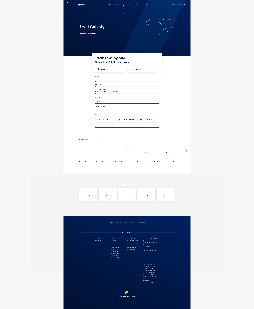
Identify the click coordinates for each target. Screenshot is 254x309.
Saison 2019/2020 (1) (132, 249)
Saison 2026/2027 (100, 236)
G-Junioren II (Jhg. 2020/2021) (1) (150, 277)
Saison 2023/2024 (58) (132, 241)
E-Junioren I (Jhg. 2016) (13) (149, 260)
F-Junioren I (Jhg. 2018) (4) (149, 266)
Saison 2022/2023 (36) (132, 243)
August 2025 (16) (115, 260)
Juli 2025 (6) (114, 262)
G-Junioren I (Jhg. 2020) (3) (149, 274)
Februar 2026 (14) (115, 247)
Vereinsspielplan (123, 5)
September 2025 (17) (116, 258)
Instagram (125, 223)
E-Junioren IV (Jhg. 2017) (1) (149, 283)
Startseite (104, 5)
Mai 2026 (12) (114, 241)
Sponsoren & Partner (172, 5)
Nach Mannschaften (148, 236)
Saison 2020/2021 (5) (132, 247)
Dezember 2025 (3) (116, 251)
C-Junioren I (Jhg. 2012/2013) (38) (150, 247)
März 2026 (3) (114, 245)
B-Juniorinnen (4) (146, 280)
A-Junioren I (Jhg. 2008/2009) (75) (150, 239)
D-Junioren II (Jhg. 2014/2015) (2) (150, 257)
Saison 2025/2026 (115, 236)
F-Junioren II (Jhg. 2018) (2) (149, 268)
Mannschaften (152, 5)
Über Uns (132, 5)
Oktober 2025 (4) (115, 255)
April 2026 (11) (115, 243)
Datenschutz (141, 223)
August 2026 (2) (99, 238)
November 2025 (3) (116, 253)
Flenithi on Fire (113, 5)
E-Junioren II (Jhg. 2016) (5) (149, 262)
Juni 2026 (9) (114, 238)
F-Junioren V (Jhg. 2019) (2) (149, 272)
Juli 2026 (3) (98, 241)
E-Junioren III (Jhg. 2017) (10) (149, 264)
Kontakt (111, 223)
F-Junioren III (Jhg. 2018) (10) (149, 270)
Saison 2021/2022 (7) (132, 245)
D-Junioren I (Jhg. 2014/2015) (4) (150, 254)
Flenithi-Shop (183, 5)
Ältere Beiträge (131, 236)
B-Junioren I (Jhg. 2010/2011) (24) (150, 243)
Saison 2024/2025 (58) (132, 238)
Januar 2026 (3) (114, 249)
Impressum (133, 223)
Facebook (118, 223)
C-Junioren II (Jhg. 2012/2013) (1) (150, 251)
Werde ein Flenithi (141, 5)
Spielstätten (160, 5)
